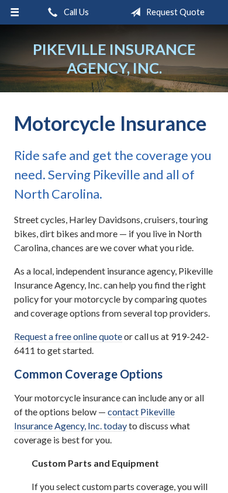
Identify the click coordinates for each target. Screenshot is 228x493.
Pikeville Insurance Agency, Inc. (114, 58)
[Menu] (15, 12)
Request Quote (174, 12)
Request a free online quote (68, 336)
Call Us (75, 12)
